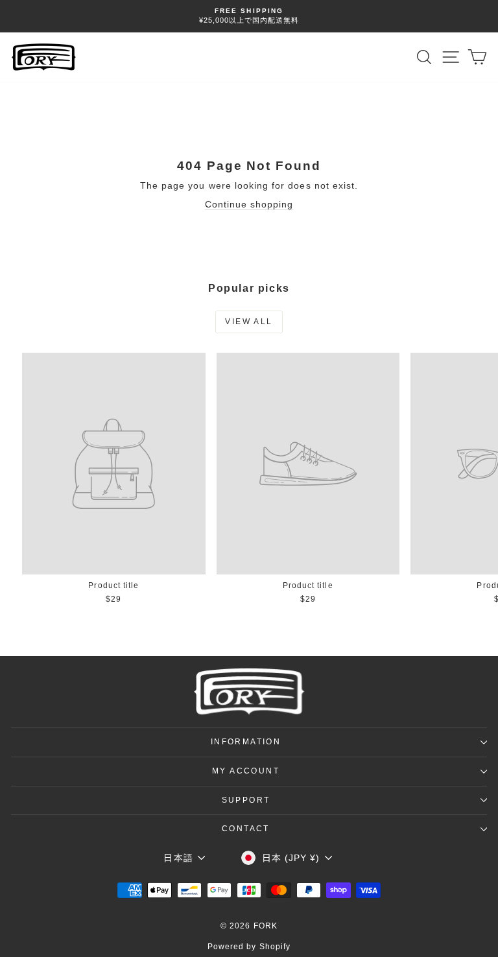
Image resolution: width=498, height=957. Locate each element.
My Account (245, 770)
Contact (246, 828)
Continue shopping (249, 204)
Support (246, 800)
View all (248, 321)
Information (246, 741)
